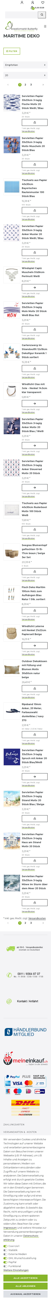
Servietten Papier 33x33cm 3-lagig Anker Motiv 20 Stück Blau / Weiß (32, 425)
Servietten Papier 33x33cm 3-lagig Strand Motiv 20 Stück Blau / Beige (33, 798)
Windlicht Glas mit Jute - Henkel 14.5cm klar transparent (34, 388)
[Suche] (42, 14)
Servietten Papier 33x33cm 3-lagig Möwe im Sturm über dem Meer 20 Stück (35, 882)
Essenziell (14, 1246)
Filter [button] (13, 51)
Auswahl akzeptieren (25, 1294)
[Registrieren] (33, 2)
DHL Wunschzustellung (22, 1258)
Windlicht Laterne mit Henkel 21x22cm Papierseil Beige (34, 630)
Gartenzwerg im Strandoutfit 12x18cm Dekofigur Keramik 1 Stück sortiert (34, 351)
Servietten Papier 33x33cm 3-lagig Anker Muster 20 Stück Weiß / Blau (32, 232)
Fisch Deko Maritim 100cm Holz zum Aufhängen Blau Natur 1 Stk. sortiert (33, 593)
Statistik (12, 1250)
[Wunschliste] (43, 2)
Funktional (14, 1266)
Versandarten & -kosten (20, 1132)
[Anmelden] (22, 2)
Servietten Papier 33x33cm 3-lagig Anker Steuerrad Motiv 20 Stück (32, 467)
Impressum (10, 1227)
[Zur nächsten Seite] (39, 84)
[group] (12, 187)
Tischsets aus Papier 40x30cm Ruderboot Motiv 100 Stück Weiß (34, 509)
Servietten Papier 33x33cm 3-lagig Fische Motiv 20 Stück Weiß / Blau (32, 102)
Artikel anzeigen (35, 287)
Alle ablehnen (25, 1286)
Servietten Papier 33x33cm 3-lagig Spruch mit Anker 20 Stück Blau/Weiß (34, 756)
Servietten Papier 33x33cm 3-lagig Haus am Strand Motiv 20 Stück (32, 840)
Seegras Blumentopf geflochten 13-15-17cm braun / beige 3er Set (34, 551)
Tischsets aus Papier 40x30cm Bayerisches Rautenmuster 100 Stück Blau (34, 188)
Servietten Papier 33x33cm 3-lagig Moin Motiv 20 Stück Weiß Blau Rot (34, 309)
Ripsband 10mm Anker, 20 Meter (33, 712)
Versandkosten (28, 131)
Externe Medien (17, 1254)
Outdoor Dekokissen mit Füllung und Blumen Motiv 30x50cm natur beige (34, 669)
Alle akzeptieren (26, 1278)
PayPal (12, 1262)
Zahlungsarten (14, 1124)
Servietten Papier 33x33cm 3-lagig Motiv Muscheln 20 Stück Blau (33, 144)
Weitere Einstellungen (16, 1270)
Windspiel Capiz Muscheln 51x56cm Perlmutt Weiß (33, 272)
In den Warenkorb (35, 122)
